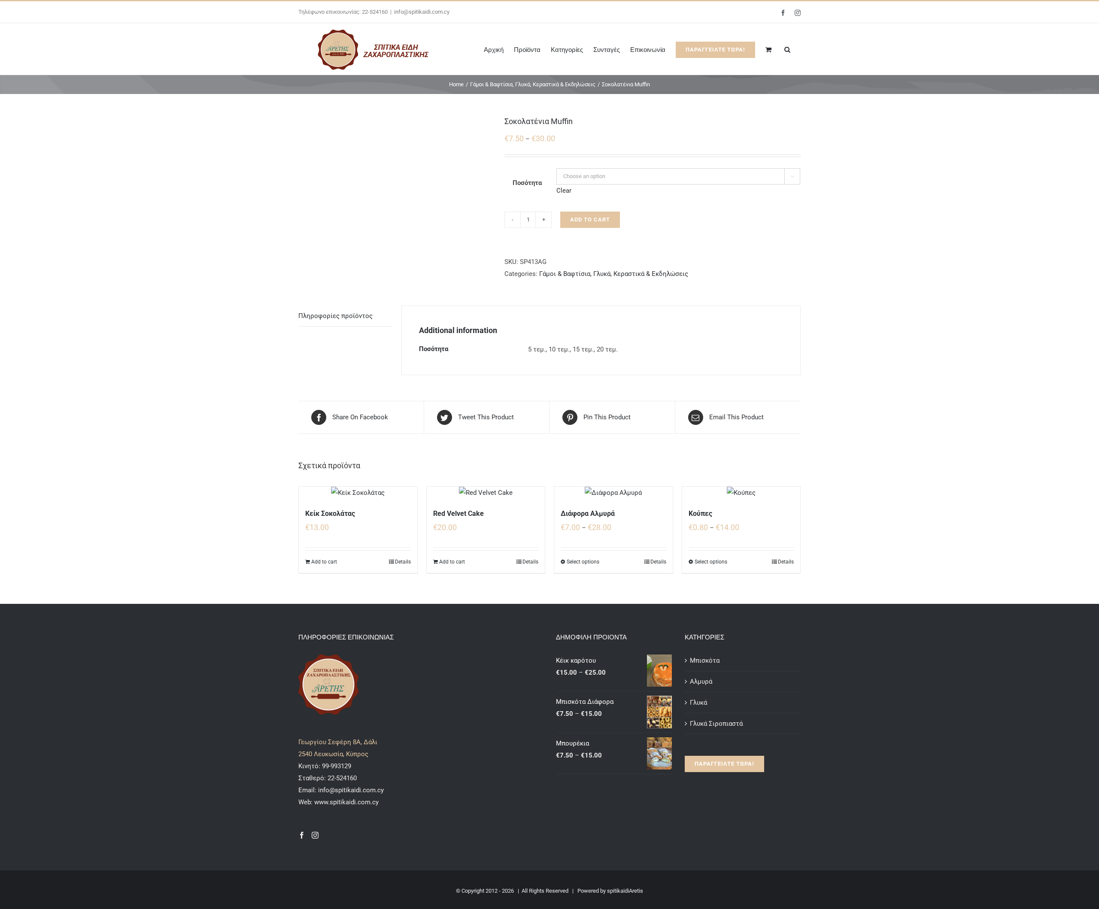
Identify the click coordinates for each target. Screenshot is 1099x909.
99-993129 (336, 766)
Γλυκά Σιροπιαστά (716, 723)
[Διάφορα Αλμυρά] (613, 493)
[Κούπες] (741, 493)
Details (403, 562)
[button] (787, 49)
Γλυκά (601, 274)
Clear (563, 190)
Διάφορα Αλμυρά (588, 513)
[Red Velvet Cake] (486, 493)
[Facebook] (301, 835)
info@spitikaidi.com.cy (421, 12)
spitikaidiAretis (625, 891)
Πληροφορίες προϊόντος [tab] (335, 316)
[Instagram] (315, 835)
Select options (583, 562)
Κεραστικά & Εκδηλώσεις (650, 274)
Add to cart (590, 219)
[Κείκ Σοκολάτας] (358, 493)
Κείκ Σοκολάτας (330, 513)
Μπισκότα (705, 660)
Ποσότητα (527, 183)
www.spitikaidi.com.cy (346, 802)
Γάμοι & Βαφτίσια (564, 274)
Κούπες (700, 513)
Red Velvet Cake (458, 513)
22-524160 (341, 778)
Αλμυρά (701, 681)
